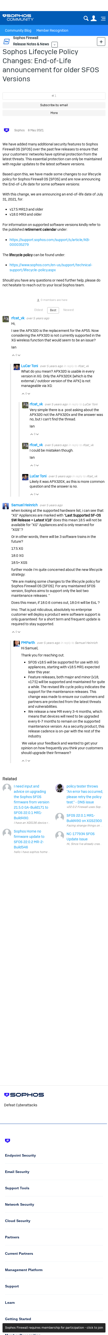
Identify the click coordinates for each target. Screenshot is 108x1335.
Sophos (19, 130)
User (93, 18)
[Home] (24, 17)
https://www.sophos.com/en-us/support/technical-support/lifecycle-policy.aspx (51, 267)
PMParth (28, 642)
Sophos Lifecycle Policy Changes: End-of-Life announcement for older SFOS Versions (51, 65)
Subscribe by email (54, 105)
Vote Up (13, 356)
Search (86, 18)
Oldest (38, 310)
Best (53, 310)
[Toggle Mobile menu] (101, 18)
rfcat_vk (18, 318)
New (101, 41)
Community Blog (18, 30)
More (54, 45)
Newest (68, 310)
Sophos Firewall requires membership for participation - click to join (54, 1327)
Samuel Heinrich (24, 505)
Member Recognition (52, 30)
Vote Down (19, 356)
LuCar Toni (30, 366)
